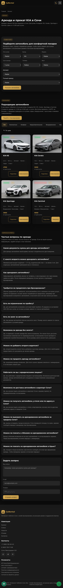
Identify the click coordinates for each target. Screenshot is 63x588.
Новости (4, 530)
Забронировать (23, 173)
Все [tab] (5, 124)
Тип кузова (6, 52)
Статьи (3, 527)
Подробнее (13, 173)
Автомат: (6, 70)
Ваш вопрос (6, 464)
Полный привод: (8, 78)
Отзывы (3, 533)
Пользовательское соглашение (10, 572)
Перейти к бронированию (11, 118)
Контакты (4, 536)
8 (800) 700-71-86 (7, 547)
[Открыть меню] (60, 3)
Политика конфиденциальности (10, 570)
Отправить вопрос (11, 497)
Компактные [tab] (13, 124)
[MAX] (13, 554)
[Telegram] (8, 554)
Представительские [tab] (36, 124)
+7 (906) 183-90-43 (7, 544)
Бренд (24, 52)
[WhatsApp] (3, 554)
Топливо (24, 60)
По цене (8, 130)
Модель (44, 52)
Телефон (5, 487)
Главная (3, 11)
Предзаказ (56, 219)
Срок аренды (6, 60)
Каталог (3, 525)
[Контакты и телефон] (56, 3)
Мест (43, 60)
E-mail (4, 479)
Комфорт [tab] (23, 124)
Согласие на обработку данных (10, 574)
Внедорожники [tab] (51, 124)
